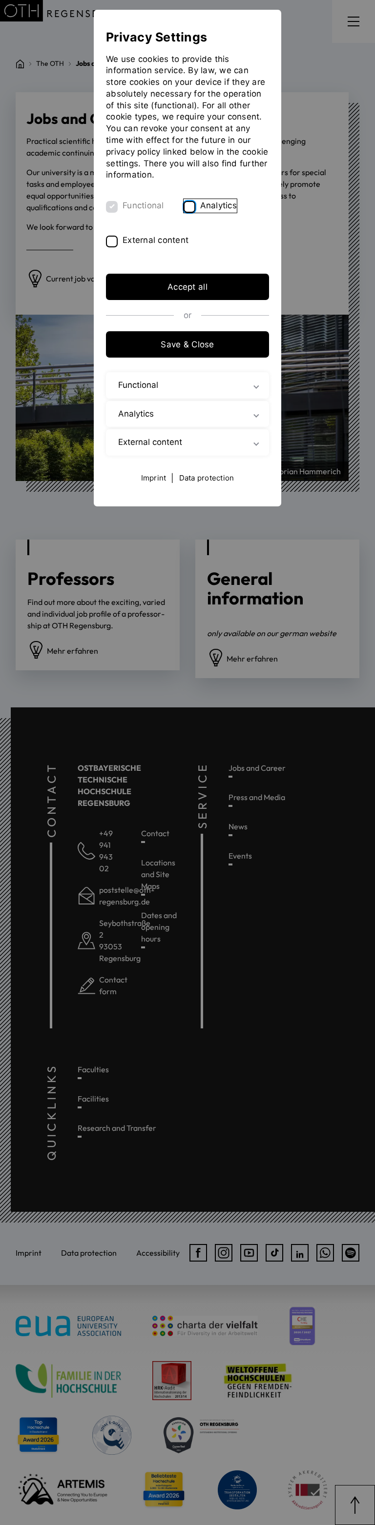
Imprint (154, 477)
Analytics (218, 205)
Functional (143, 205)
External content (155, 240)
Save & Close (187, 344)
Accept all (187, 287)
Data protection (206, 477)
